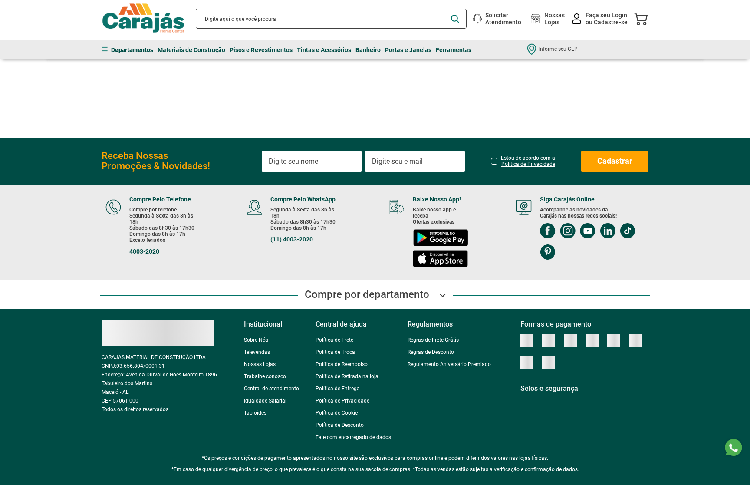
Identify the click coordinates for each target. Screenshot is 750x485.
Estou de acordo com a (528, 149)
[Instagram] (568, 219)
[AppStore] (440, 247)
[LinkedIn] (607, 219)
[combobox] (331, 19)
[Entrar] (600, 18)
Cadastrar (614, 148)
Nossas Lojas (554, 19)
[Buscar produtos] (455, 19)
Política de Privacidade (528, 152)
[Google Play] (440, 226)
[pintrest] (547, 240)
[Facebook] (548, 219)
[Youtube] (587, 219)
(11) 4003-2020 (291, 227)
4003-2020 (144, 239)
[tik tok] (627, 219)
